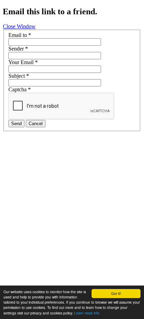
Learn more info (87, 313)
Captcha (19, 89)
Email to (19, 35)
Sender (18, 49)
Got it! (116, 293)
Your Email (23, 62)
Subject (18, 76)
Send (16, 123)
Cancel (36, 123)
